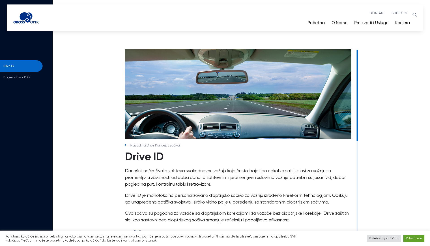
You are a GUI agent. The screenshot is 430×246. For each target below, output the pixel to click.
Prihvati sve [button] (414, 238)
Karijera (402, 22)
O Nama (339, 22)
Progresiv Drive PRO (16, 77)
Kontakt (377, 13)
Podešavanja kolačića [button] (383, 238)
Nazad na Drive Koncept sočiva (155, 145)
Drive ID (8, 66)
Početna (316, 22)
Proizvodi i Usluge (371, 22)
